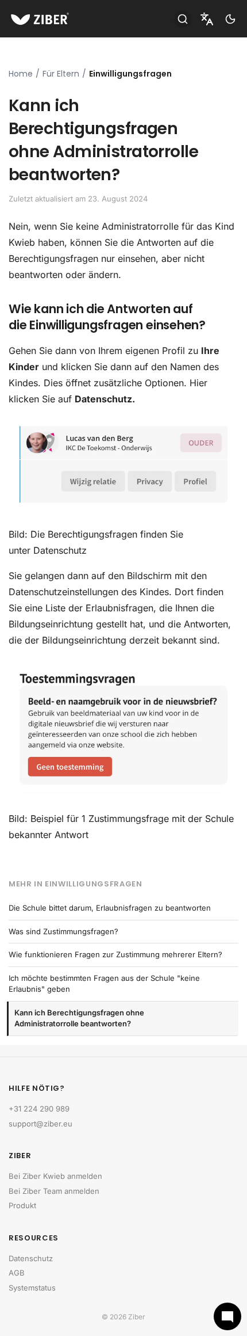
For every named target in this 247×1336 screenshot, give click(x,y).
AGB (17, 1272)
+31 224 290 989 (39, 1108)
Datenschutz (31, 1258)
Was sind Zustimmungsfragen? (63, 931)
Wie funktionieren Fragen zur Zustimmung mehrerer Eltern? (115, 954)
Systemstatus (32, 1287)
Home (21, 73)
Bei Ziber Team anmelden (54, 1191)
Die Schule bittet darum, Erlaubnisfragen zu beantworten (110, 907)
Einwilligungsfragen (130, 73)
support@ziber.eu (40, 1123)
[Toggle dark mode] (230, 19)
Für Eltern (61, 73)
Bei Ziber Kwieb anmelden (55, 1176)
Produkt (22, 1205)
